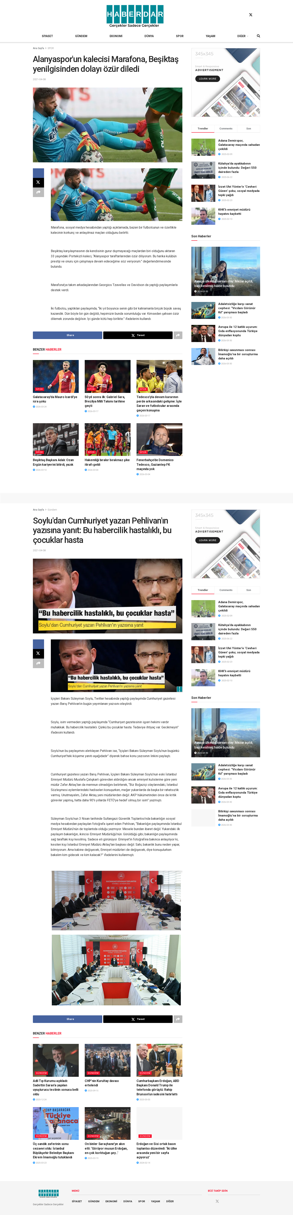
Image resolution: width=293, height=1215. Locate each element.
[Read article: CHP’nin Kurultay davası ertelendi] (108, 1060)
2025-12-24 (40, 1099)
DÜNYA (149, 36)
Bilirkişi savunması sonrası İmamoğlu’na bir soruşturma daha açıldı (238, 354)
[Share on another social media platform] (38, 192)
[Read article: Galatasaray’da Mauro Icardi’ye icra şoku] (56, 376)
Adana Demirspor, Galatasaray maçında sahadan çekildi (239, 145)
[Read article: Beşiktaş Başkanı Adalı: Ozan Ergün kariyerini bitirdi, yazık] (56, 439)
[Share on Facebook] (38, 173)
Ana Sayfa (38, 48)
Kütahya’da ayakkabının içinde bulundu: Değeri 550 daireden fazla (237, 168)
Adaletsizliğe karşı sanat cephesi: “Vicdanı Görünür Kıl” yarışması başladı (237, 308)
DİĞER (241, 36)
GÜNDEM (81, 36)
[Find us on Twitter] (251, 15)
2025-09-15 (92, 1090)
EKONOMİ (116, 36)
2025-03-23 (40, 1163)
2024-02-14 (144, 1163)
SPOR (180, 36)
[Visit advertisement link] (225, 82)
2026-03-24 (40, 406)
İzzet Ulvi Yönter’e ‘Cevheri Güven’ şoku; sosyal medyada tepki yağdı (239, 191)
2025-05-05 (144, 1099)
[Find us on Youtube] (258, 15)
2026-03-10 (40, 470)
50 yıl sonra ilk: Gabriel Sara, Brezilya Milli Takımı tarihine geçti (105, 401)
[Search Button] (258, 36)
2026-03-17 (92, 411)
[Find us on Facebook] (243, 15)
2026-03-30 (202, 291)
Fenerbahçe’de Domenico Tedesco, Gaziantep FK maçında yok (155, 464)
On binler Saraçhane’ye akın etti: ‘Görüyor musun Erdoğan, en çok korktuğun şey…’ (106, 1148)
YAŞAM (210, 36)
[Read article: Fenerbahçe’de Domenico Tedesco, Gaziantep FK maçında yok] (159, 439)
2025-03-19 (92, 1158)
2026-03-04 (92, 470)
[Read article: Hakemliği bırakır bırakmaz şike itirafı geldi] (108, 439)
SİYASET (47, 36)
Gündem (52, 509)
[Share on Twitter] (38, 182)
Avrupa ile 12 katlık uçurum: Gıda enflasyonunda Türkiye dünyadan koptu (238, 331)
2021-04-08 (39, 79)
